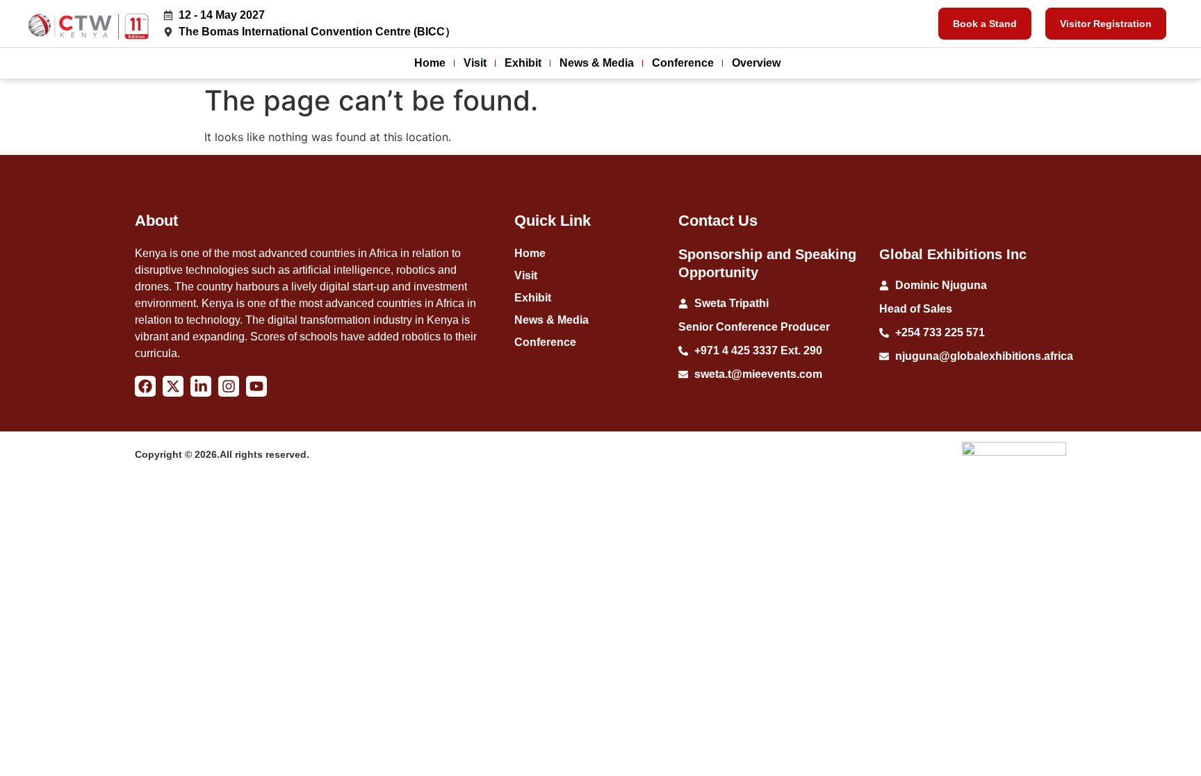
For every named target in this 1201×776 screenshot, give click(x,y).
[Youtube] (256, 386)
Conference (683, 63)
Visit (475, 63)
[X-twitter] (173, 386)
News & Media (596, 63)
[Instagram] (228, 386)
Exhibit (523, 63)
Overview (756, 63)
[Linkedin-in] (200, 386)
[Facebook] (145, 386)
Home (430, 63)
